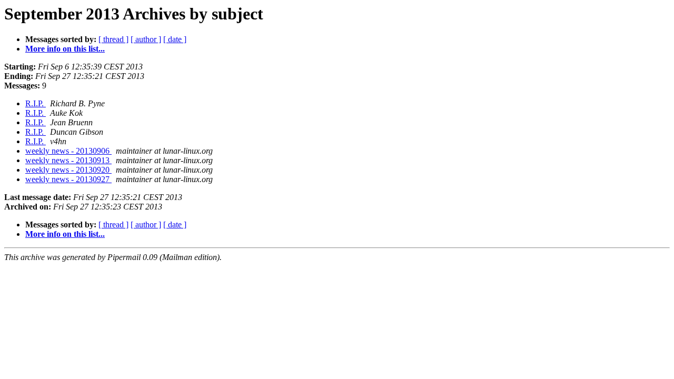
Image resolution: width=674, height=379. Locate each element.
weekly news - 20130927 (68, 179)
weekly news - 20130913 (68, 160)
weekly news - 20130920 (68, 169)
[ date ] (174, 39)
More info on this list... (65, 48)
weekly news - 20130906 (68, 150)
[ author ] (146, 39)
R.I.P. (35, 103)
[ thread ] (113, 39)
